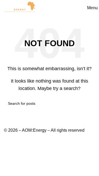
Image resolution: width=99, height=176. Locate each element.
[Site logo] (20, 7)
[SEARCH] (89, 103)
